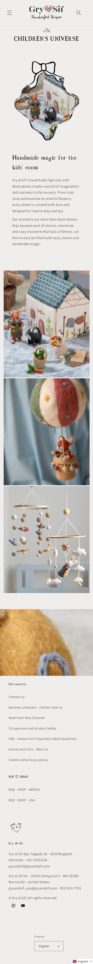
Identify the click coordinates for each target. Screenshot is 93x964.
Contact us (17, 697)
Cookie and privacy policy (28, 759)
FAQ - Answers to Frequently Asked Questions (42, 738)
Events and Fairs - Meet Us (28, 749)
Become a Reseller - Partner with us (35, 707)
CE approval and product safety (32, 728)
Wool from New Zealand (27, 717)
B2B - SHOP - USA (22, 800)
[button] (9, 13)
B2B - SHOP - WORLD (24, 789)
